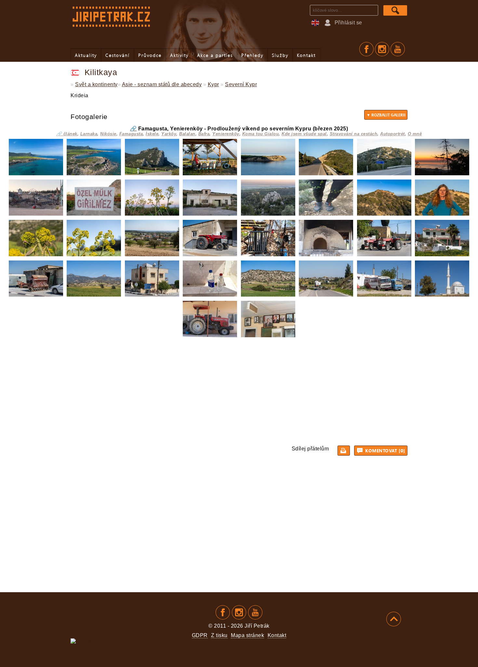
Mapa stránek (247, 635)
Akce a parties (215, 55)
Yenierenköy (225, 133)
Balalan (187, 133)
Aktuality (86, 55)
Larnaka (89, 133)
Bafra (204, 133)
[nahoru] (393, 619)
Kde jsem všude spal (304, 133)
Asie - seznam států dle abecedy (162, 84)
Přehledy (252, 55)
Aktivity (179, 55)
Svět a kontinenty (96, 84)
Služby (280, 55)
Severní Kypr (241, 84)
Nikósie (108, 133)
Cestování (117, 55)
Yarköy (168, 133)
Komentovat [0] (384, 450)
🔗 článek (66, 133)
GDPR (200, 635)
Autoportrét (392, 133)
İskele (152, 133)
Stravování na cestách (354, 133)
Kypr (213, 84)
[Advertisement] (239, 390)
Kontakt (306, 55)
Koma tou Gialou (260, 133)
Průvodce (150, 55)
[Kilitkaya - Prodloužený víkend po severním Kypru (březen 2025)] (36, 173)
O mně (415, 133)
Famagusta (131, 133)
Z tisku (219, 635)
